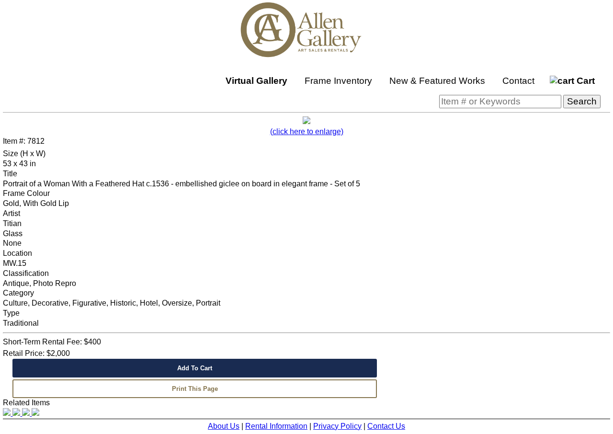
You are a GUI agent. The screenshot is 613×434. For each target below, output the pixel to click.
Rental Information (276, 426)
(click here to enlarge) (306, 131)
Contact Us (386, 426)
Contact (518, 81)
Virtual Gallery (256, 81)
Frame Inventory (338, 81)
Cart (584, 81)
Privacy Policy (337, 426)
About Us (223, 426)
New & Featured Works (437, 81)
